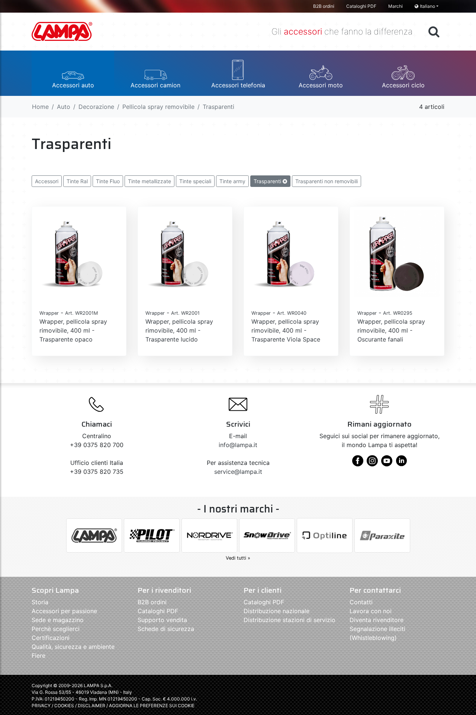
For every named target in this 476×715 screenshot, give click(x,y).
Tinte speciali (195, 181)
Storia (40, 602)
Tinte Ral (77, 181)
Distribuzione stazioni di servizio (289, 620)
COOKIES (64, 705)
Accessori (46, 181)
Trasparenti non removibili (326, 181)
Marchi (395, 6)
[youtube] (386, 463)
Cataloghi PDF (361, 6)
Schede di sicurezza (166, 628)
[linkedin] (401, 463)
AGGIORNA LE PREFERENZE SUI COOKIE (151, 705)
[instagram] (372, 463)
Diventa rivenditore (376, 620)
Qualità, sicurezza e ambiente (73, 646)
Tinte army (232, 181)
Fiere (38, 655)
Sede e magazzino (58, 620)
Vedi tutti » (238, 558)
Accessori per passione (64, 611)
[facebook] (357, 463)
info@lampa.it (238, 445)
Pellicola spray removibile (158, 106)
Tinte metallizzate (149, 181)
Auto (63, 106)
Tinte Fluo (108, 181)
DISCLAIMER (92, 705)
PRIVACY (41, 705)
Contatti (361, 602)
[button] (73, 73)
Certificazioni (51, 637)
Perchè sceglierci (56, 628)
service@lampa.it (238, 471)
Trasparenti (268, 181)
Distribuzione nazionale (276, 611)
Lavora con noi (371, 611)
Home (40, 106)
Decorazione (96, 106)
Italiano (427, 6)
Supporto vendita (162, 620)
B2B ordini (323, 6)
